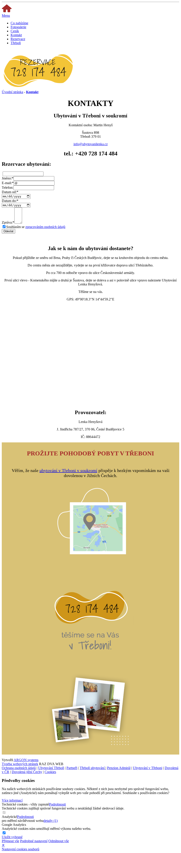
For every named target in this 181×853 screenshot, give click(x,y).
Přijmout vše (10, 841)
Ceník (15, 31)
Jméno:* (7, 178)
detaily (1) (50, 821)
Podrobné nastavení (33, 841)
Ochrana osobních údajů (19, 768)
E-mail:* (8, 183)
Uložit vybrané (12, 837)
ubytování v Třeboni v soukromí (68, 470)
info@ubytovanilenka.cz (91, 144)
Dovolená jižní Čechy (27, 772)
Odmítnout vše (58, 841)
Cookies (50, 772)
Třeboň (16, 43)
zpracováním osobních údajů (45, 227)
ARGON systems (26, 760)
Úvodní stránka (12, 92)
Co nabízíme (19, 23)
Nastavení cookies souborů (20, 849)
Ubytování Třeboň (51, 768)
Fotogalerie (18, 27)
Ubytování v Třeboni (147, 768)
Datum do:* (10, 201)
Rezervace (18, 39)
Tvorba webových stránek (20, 764)
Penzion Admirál (118, 768)
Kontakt (16, 35)
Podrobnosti (57, 804)
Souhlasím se (35, 227)
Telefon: (7, 187)
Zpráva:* (8, 222)
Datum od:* (10, 192)
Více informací (12, 800)
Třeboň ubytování (93, 768)
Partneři (71, 768)
